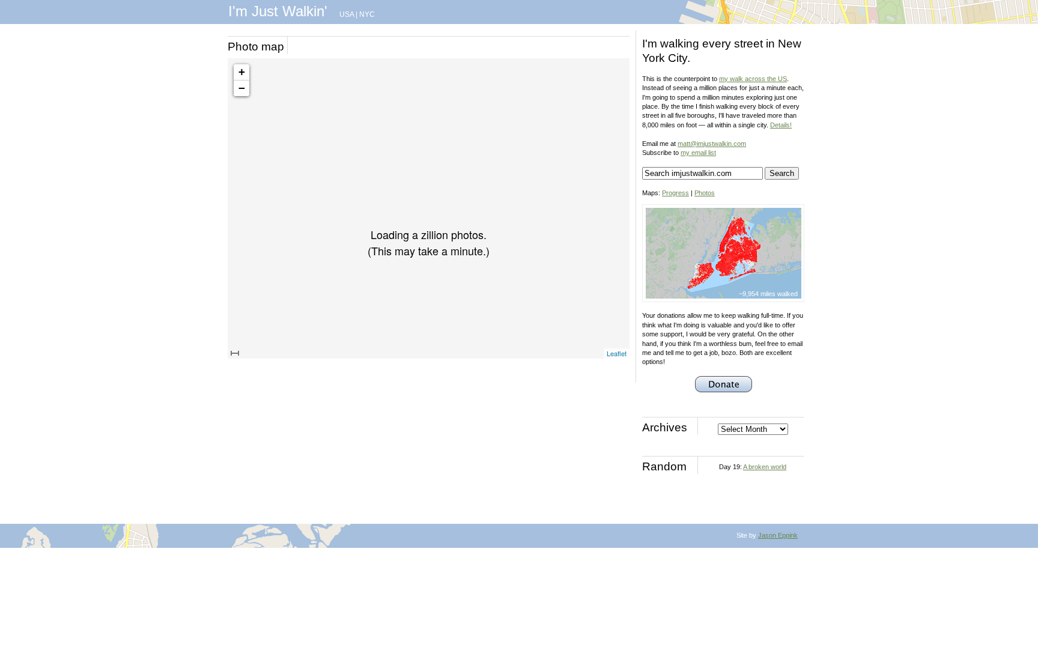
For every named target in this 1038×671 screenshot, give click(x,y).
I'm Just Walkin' (277, 11)
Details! (781, 125)
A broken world (764, 466)
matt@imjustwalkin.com (712, 143)
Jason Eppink (778, 535)
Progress (675, 192)
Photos (704, 192)
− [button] (241, 88)
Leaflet (617, 353)
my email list (698, 152)
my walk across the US (753, 78)
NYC (367, 14)
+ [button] (241, 71)
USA (346, 14)
